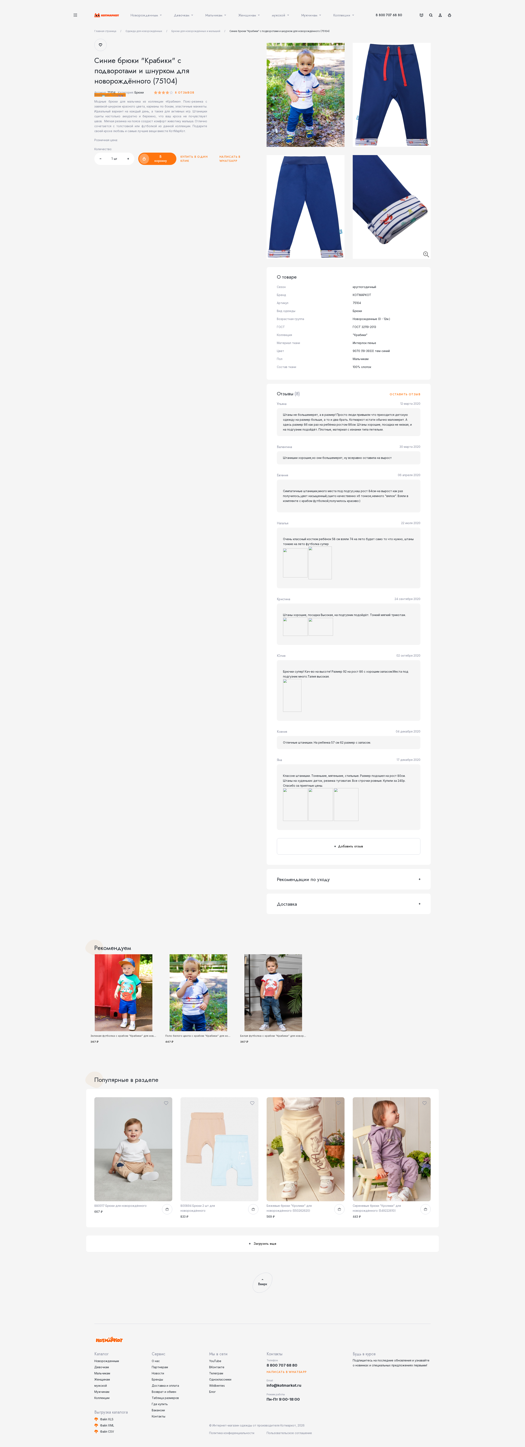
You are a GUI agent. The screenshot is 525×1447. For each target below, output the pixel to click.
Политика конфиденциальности (231, 1433)
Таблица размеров (165, 1398)
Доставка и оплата (165, 1385)
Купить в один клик (194, 159)
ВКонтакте (216, 1367)
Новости (158, 1373)
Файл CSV (107, 1431)
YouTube (215, 1361)
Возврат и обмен (164, 1391)
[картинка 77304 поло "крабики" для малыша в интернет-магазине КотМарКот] (198, 992)
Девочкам (101, 1367)
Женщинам (102, 1379)
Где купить (160, 1404)
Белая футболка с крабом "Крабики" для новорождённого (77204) (284, 1035)
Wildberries (217, 1385)
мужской (100, 1385)
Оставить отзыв (405, 394)
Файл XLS (106, 1419)
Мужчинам (101, 1391)
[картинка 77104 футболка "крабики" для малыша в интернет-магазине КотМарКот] (123, 992)
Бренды (157, 1379)
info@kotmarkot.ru (284, 1385)
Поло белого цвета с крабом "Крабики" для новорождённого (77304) (211, 1035)
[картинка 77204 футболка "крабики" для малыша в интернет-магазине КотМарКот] (273, 992)
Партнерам (160, 1367)
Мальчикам (102, 1373)
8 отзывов (184, 92)
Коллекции (102, 1398)
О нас (156, 1361)
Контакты (158, 1416)
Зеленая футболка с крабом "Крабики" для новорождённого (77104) (136, 1035)
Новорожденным (106, 1361)
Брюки (139, 92)
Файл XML (107, 1425)
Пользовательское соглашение (289, 1433)
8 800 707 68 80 (389, 15)
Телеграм (216, 1373)
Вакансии (158, 1410)
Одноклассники (220, 1379)
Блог (212, 1391)
